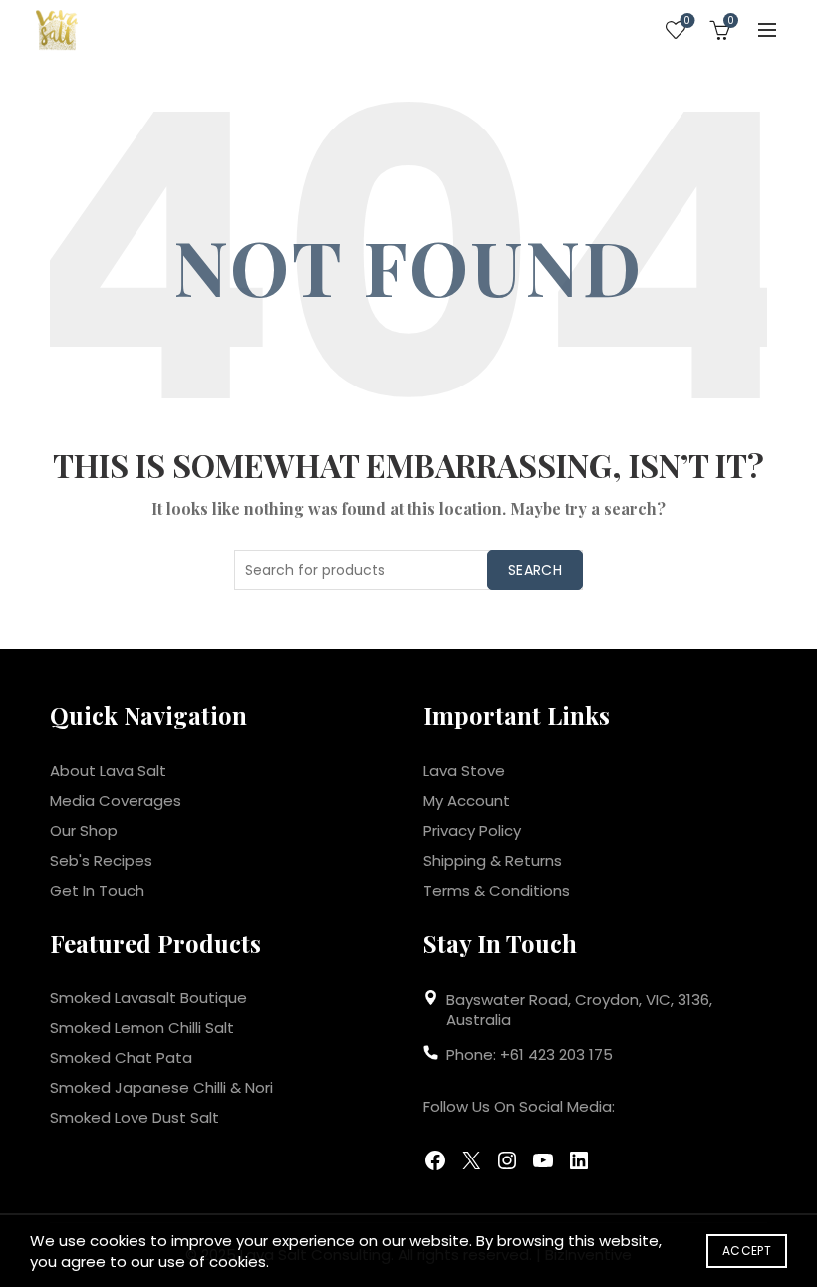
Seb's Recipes (101, 860)
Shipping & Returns (492, 860)
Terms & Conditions (496, 890)
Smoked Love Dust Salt (134, 1117)
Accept (746, 1250)
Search (535, 570)
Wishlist (686, 21)
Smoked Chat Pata (121, 1057)
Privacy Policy (472, 830)
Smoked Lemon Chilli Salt (142, 1027)
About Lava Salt (108, 770)
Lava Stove (464, 770)
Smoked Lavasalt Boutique (148, 997)
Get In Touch (97, 890)
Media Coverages (115, 800)
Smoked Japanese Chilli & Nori (161, 1087)
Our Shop (84, 830)
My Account (466, 800)
